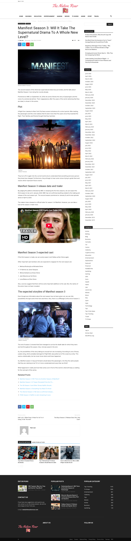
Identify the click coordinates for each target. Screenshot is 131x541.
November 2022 (90, 135)
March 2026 (88, 79)
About (71, 539)
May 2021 (88, 183)
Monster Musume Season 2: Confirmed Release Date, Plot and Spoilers (70, 496)
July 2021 (88, 177)
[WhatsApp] (32, 44)
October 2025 (89, 81)
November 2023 (90, 103)
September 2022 (90, 140)
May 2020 (88, 207)
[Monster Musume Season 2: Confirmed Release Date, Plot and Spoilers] (55, 497)
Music (87, 295)
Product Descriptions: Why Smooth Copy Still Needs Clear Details (98, 35)
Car (86, 244)
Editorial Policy (83, 539)
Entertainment (49, 16)
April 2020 (88, 209)
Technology (88, 306)
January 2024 (89, 97)
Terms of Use (100, 539)
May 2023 (88, 119)
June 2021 (88, 180)
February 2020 (89, 212)
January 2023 (89, 129)
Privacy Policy (92, 539)
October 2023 (89, 105)
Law (86, 287)
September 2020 (90, 196)
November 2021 (90, 167)
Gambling (88, 271)
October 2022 (89, 137)
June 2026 (88, 73)
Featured (88, 263)
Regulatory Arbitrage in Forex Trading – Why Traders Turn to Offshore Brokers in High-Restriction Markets (97, 47)
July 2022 (88, 145)
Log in (87, 330)
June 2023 (88, 116)
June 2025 (88, 87)
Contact (76, 539)
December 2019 (90, 217)
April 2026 (88, 76)
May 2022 (88, 151)
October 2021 (89, 169)
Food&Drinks (89, 268)
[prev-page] (19, 466)
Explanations (89, 260)
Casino (87, 247)
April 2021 (88, 185)
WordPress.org (89, 336)
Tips (86, 308)
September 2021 (90, 172)
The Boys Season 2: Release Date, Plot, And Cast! (67, 418)
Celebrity (88, 250)
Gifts (86, 276)
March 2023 (88, 124)
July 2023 (88, 113)
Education (37, 16)
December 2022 (90, 132)
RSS (112, 539)
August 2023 (89, 111)
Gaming (59, 16)
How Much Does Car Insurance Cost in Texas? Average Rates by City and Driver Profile (98, 41)
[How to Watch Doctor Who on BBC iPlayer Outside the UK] (70, 452)
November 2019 (90, 220)
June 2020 (88, 204)
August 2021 (89, 175)
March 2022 (88, 156)
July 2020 (88, 201)
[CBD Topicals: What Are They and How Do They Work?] (22, 488)
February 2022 (89, 159)
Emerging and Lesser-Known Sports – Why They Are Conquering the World (99, 54)
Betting (87, 234)
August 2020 (89, 199)
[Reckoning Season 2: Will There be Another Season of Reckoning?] (55, 488)
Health (87, 282)
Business (28, 16)
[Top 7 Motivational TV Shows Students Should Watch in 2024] (49, 452)
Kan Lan (21, 40)
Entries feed (89, 333)
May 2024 (88, 89)
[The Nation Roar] (65, 8)
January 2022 (89, 161)
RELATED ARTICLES (24, 442)
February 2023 (89, 127)
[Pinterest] (28, 44)
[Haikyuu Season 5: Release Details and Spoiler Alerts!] (55, 506)
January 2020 (89, 215)
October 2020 (89, 193)
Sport (90, 16)
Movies (67, 16)
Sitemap (107, 539)
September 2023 (90, 108)
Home (21, 16)
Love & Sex (88, 290)
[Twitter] (24, 44)
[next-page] (22, 466)
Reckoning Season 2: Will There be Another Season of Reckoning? (70, 488)
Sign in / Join (21, 1)
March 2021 (88, 188)
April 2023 (88, 121)
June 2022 (88, 148)
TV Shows (75, 16)
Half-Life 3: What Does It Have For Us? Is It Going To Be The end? (31, 418)
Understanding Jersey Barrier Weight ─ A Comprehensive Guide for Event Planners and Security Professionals (98, 60)
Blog (86, 236)
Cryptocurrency (89, 252)
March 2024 (88, 92)
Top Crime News (90, 311)
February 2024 (89, 95)
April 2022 (88, 153)
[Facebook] (19, 44)
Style (86, 303)
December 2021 (90, 164)
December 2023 (90, 100)
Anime (83, 16)
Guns (86, 279)
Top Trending (89, 314)
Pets (86, 298)
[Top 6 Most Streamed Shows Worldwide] (27, 452)
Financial (88, 266)
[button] (111, 16)
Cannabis (88, 242)
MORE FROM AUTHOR (38, 442)
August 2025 (89, 84)
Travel (96, 16)
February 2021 (89, 191)
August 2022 (89, 143)
